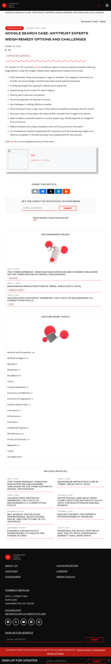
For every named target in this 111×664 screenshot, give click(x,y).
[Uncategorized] (55, 457)
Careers (62, 571)
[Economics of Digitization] (55, 399)
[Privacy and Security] (55, 439)
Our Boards (13, 577)
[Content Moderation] (55, 387)
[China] (55, 381)
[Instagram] (39, 622)
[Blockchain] (55, 370)
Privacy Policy (66, 577)
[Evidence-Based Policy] (55, 405)
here (12, 141)
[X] (16, 622)
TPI (9, 50)
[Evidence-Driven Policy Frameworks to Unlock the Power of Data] (30, 531)
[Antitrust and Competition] (55, 352)
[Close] (109, 660)
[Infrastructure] (55, 416)
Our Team (11, 571)
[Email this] (35, 191)
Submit (68, 208)
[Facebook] (8, 622)
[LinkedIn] (31, 622)
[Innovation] (55, 422)
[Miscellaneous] (55, 434)
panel (37, 67)
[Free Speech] (55, 410)
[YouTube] (24, 622)
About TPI (11, 565)
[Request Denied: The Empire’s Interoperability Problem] (81, 516)
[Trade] (55, 451)
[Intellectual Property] (55, 428)
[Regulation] (55, 445)
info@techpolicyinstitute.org (25, 614)
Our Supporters (67, 565)
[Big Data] (55, 364)
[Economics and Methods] (55, 393)
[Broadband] (55, 376)
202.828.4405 (13, 610)
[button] (98, 5)
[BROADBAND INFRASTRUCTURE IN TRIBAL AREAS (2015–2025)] (55, 286)
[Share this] (43, 191)
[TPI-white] (10, 5)
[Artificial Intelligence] (55, 358)
